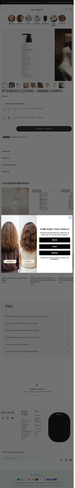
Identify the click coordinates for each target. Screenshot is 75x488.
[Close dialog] (70, 217)
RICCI (54, 240)
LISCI (54, 247)
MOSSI (55, 253)
